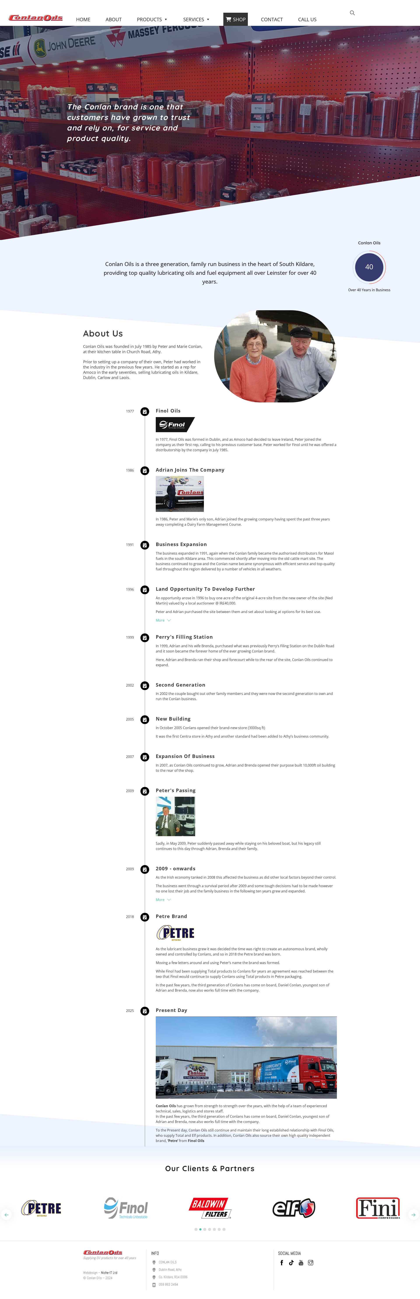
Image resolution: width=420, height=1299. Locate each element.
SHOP (239, 19)
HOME (83, 19)
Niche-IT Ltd (109, 1272)
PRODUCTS (149, 19)
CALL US (307, 19)
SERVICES (193, 19)
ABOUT (114, 19)
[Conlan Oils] (35, 17)
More (160, 620)
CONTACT (272, 19)
